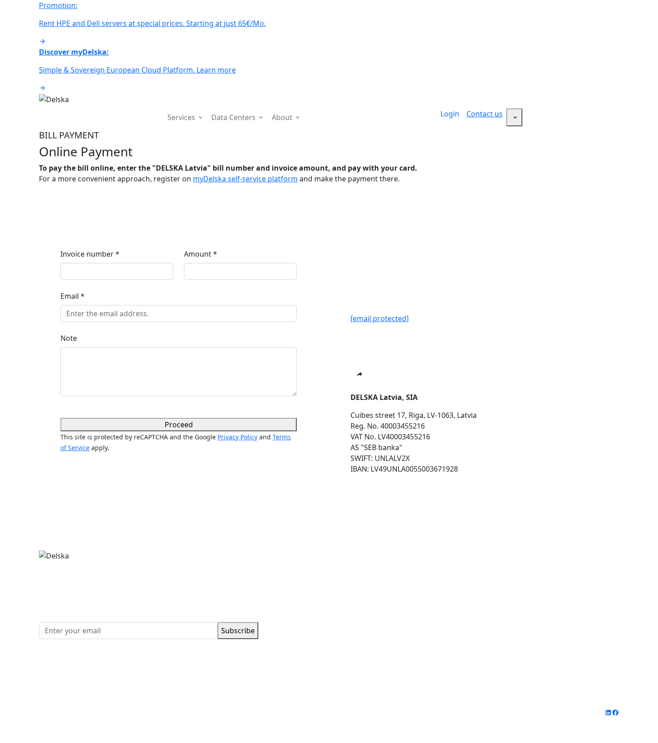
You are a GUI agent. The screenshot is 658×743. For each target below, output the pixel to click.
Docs (515, 609)
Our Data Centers (536, 555)
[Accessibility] (514, 117)
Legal (170, 712)
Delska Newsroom (538, 587)
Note (68, 338)
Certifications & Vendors (548, 576)
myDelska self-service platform (245, 179)
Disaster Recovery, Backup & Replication (402, 587)
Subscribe (238, 631)
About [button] (283, 117)
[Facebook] (615, 712)
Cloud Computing (364, 555)
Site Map (200, 712)
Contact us (484, 114)
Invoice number (90, 254)
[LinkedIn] (608, 712)
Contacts (522, 598)
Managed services (365, 609)
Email (72, 296)
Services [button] (182, 117)
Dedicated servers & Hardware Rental (398, 566)
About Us (522, 566)
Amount (200, 254)
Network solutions (365, 598)
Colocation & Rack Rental (376, 576)
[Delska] (54, 98)
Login (449, 114)
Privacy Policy (237, 437)
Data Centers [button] (234, 117)
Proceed (179, 424)
